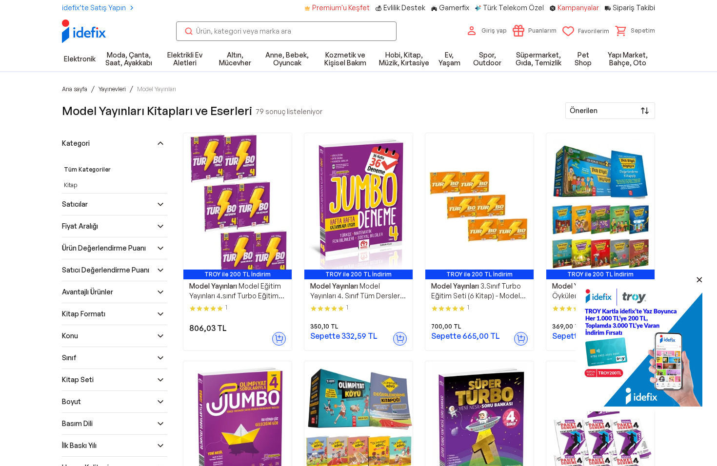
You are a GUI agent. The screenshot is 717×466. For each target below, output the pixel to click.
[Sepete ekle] (279, 339)
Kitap (70, 185)
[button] (635, 31)
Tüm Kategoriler (87, 169)
